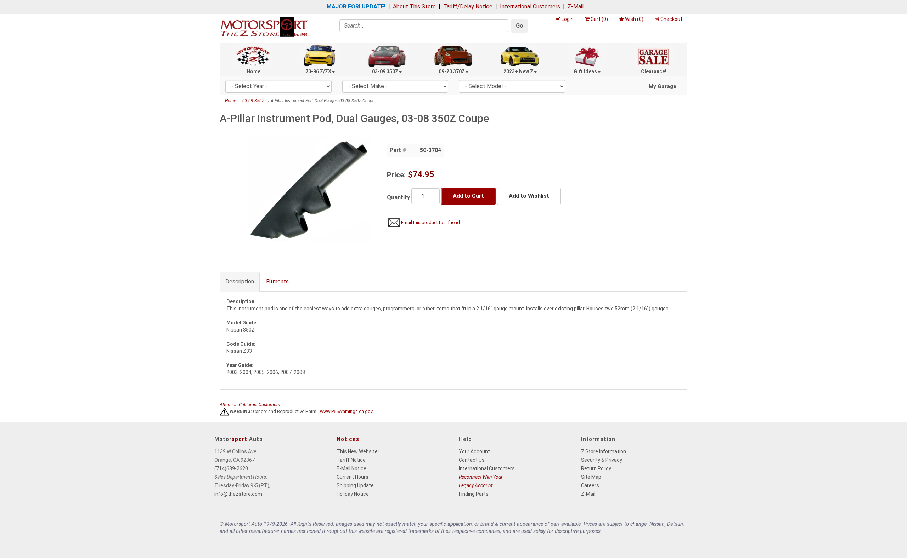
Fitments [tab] (277, 281)
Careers (590, 485)
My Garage (662, 86)
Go (519, 25)
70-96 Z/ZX (318, 71)
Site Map (591, 477)
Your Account (474, 451)
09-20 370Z (452, 71)
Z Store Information (603, 451)
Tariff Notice (351, 460)
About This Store (414, 6)
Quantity (398, 197)
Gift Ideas (585, 71)
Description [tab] (239, 281)
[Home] (264, 26)
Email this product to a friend (430, 222)
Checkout (671, 19)
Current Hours (352, 477)
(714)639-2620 (231, 468)
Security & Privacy (601, 460)
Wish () (634, 19)
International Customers (530, 6)
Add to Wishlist (529, 195)
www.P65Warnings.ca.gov (346, 411)
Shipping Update (355, 485)
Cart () (599, 19)
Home (253, 71)
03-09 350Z (385, 71)
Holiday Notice (353, 494)
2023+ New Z (518, 71)
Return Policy (596, 468)
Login (568, 19)
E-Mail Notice (351, 468)
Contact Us (472, 460)
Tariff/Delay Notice (467, 6)
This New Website (357, 451)
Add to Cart (468, 195)
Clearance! (653, 71)
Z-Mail (576, 6)
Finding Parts (474, 494)
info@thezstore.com (238, 494)
